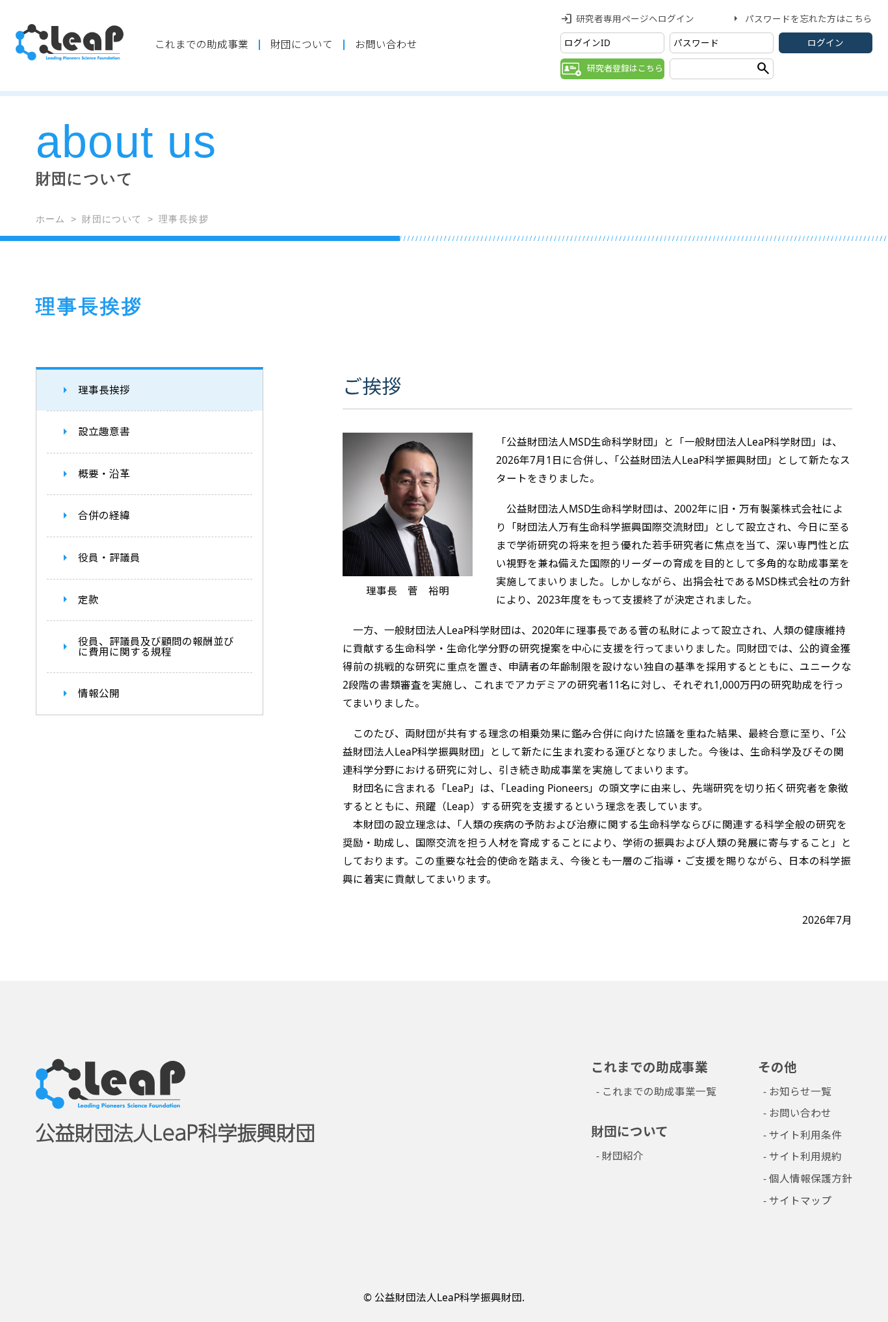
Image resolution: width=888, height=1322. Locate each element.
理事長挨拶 (104, 390)
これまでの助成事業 (201, 44)
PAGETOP (841, 1251)
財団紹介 (623, 1156)
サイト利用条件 (805, 1135)
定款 (88, 599)
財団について (301, 44)
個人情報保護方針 (810, 1178)
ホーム (51, 219)
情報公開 (99, 694)
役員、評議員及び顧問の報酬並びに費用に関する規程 (156, 647)
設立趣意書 (104, 432)
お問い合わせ (386, 44)
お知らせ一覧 (800, 1091)
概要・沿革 (104, 473)
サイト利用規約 (805, 1156)
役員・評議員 (109, 558)
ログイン (825, 42)
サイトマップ (800, 1200)
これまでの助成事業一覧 (659, 1091)
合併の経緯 (104, 516)
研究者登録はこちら (625, 68)
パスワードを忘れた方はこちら (808, 18)
